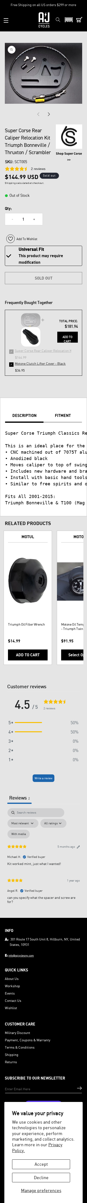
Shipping (11, 1055)
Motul (28, 536)
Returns (11, 1062)
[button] (6, 20)
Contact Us (13, 1000)
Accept (41, 1164)
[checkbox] (18, 834)
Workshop (12, 986)
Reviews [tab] (19, 798)
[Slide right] (49, 114)
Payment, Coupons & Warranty (27, 1040)
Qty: (8, 208)
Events (10, 993)
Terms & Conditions (20, 1047)
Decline (41, 1177)
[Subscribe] (79, 1088)
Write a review (43, 778)
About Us (12, 979)
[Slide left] (38, 114)
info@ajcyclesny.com (21, 955)
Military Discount (17, 1033)
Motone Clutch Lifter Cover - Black (40, 363)
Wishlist (11, 1008)
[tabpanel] (43, 858)
